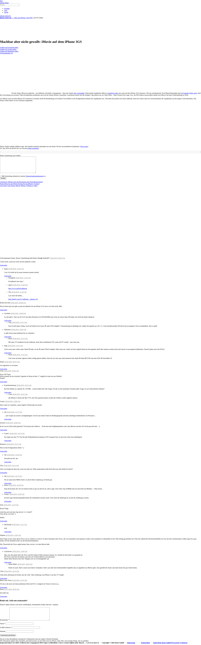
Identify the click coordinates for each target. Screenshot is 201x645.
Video (35, 186)
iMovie (18, 186)
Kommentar (4, 620)
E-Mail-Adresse (6, 627)
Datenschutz (145, 643)
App (5, 10)
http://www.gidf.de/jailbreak (17, 288)
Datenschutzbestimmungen (35, 176)
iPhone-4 (30, 186)
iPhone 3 (24, 186)
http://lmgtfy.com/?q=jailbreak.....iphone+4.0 (23, 299)
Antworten (3, 265)
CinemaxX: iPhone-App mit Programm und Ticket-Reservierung (21, 182)
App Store (3, 186)
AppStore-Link (113, 93)
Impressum (131, 643)
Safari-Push (157, 643)
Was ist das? (84, 146)
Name (2, 623)
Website (2, 631)
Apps (9, 186)
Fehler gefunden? (33, 148)
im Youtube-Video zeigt (189, 93)
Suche (6, 12)
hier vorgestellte (79, 93)
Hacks (13, 186)
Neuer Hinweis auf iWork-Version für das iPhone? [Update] (20, 184)
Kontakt (7, 8)
